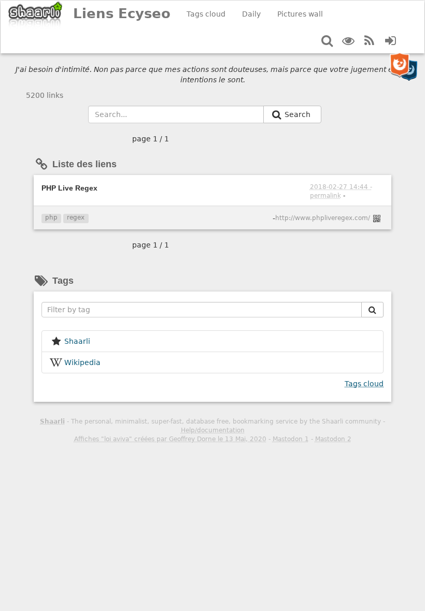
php (51, 217)
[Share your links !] (35, 15)
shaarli (77, 341)
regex (75, 217)
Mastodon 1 (291, 439)
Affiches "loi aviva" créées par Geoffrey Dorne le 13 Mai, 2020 (170, 439)
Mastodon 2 (333, 439)
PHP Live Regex (69, 188)
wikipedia (82, 362)
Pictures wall (300, 14)
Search (298, 114)
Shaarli (52, 421)
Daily (251, 14)
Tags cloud (206, 14)
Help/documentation (213, 430)
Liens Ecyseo (122, 13)
